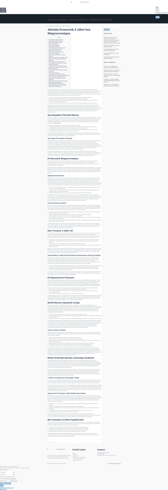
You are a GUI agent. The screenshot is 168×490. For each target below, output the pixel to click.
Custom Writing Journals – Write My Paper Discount (112, 75)
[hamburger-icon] (157, 7)
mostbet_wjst (107, 84)
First (14, 472)
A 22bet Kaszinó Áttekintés (55, 86)
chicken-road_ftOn (108, 74)
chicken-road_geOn (108, 70)
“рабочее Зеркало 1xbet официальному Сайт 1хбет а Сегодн (112, 81)
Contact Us (158, 15)
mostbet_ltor (107, 66)
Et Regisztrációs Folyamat (55, 50)
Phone (2, 478)
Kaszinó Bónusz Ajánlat (54, 45)
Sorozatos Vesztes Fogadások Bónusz (57, 76)
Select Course (3, 481)
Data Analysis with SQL (161, 14)
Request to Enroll (6, 483)
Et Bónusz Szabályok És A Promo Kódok (58, 85)
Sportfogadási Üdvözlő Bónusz (56, 39)
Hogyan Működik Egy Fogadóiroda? (57, 83)
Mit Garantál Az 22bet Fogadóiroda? (57, 61)
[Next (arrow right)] (4, 489)
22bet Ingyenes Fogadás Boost (55, 82)
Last (14, 474)
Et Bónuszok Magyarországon (55, 42)
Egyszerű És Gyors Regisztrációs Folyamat (58, 81)
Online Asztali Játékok (54, 53)
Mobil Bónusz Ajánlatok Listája (56, 52)
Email (1, 476)
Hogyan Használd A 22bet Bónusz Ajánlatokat (59, 75)
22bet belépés (57, 123)
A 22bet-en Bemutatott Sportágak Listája (58, 57)
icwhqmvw (106, 79)
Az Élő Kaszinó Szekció (54, 72)
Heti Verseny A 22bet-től (54, 46)
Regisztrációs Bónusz (53, 43)
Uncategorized (54, 16)
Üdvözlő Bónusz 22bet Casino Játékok (57, 65)
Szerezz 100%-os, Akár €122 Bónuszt (57, 74)
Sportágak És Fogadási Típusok (56, 41)
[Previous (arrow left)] (1, 489)
